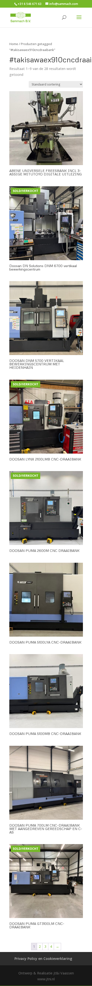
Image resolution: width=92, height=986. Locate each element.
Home (13, 44)
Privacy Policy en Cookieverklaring (43, 958)
